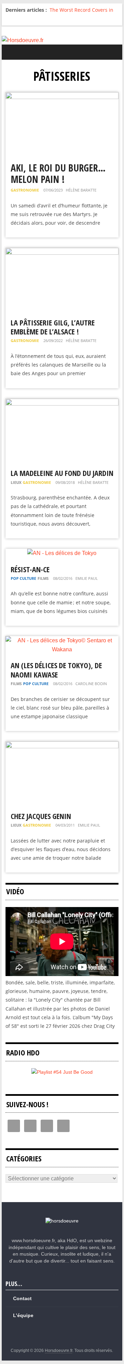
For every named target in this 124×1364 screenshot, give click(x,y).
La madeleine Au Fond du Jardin (62, 473)
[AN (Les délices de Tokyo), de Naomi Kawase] (62, 640)
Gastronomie (25, 190)
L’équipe (23, 1315)
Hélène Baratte (81, 190)
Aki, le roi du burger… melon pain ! (58, 173)
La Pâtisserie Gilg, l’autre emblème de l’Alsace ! (53, 327)
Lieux (16, 482)
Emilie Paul (86, 578)
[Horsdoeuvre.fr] (62, 40)
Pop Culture (23, 578)
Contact (22, 1298)
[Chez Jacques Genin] (62, 746)
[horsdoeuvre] (62, 1221)
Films (43, 578)
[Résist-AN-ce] (61, 553)
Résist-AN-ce (30, 569)
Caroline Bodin (91, 683)
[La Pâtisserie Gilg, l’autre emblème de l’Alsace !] (62, 252)
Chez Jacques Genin (41, 816)
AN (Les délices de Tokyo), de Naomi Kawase (56, 669)
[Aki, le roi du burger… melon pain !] (62, 96)
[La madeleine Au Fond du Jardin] (62, 403)
